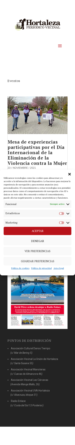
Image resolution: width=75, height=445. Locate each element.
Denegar (37, 241)
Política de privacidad (41, 268)
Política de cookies (20, 268)
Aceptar (38, 231)
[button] (69, 174)
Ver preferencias (37, 251)
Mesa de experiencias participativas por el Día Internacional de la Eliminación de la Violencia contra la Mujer (37, 152)
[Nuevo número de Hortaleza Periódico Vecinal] (37, 288)
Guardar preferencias (37, 261)
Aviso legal (59, 268)
